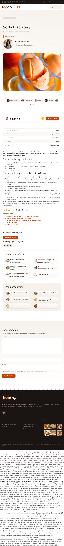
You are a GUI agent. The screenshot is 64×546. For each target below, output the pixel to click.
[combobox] (56, 7)
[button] (18, 7)
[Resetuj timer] (43, 118)
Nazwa (4, 357)
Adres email (5, 364)
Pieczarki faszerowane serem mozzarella (18, 218)
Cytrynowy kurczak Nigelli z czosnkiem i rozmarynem (22, 216)
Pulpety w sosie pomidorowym (15, 224)
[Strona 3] (33, 104)
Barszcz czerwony (11, 222)
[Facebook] (44, 2)
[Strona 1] (30, 104)
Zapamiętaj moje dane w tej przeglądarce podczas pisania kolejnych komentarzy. (24, 371)
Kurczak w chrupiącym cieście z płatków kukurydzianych (23, 220)
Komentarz (5, 336)
